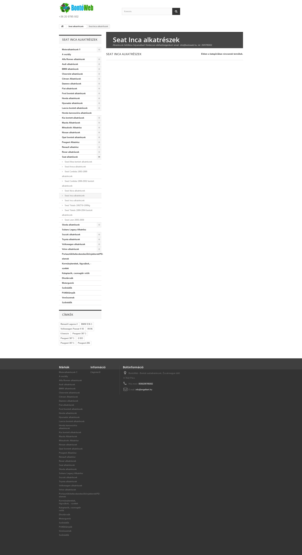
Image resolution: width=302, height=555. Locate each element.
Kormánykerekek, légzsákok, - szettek (76, 266)
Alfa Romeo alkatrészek (73, 59)
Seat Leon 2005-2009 (74, 220)
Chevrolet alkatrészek (72, 74)
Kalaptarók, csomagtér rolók (75, 273)
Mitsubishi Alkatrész (72, 127)
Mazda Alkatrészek (71, 123)
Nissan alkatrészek (71, 132)
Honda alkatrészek (71, 98)
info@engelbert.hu (144, 389)
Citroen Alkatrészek (71, 79)
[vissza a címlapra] (62, 26)
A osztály (66, 54)
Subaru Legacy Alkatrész (74, 229)
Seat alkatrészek (70, 157)
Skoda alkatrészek (71, 225)
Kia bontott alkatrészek (73, 118)
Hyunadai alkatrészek (72, 103)
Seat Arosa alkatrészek (75, 166)
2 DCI (80, 338)
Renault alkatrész (70, 147)
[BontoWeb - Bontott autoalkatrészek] (88, 8)
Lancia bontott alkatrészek (74, 108)
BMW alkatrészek (70, 69)
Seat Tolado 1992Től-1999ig (77, 205)
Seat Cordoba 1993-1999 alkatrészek (74, 173)
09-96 (89, 329)
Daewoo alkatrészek (71, 84)
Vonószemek (68, 297)
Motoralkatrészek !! (71, 49)
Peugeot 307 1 (79, 333)
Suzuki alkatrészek (71, 234)
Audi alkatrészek (70, 64)
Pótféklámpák (68, 293)
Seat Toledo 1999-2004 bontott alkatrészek (77, 212)
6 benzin (65, 333)
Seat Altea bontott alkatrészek (78, 162)
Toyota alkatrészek (71, 239)
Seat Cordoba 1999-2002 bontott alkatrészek (78, 183)
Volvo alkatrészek (70, 249)
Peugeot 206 (84, 343)
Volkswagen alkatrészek (73, 244)
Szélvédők (67, 288)
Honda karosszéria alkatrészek (77, 113)
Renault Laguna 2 (69, 324)
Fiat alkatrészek (69, 88)
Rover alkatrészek (70, 152)
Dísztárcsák (67, 278)
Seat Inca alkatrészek (74, 195)
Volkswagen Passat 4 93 (72, 329)
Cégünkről (95, 372)
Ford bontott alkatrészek (74, 93)
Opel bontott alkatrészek (74, 137)
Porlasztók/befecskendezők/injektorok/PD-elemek (81, 256)
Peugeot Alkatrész (71, 142)
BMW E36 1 (86, 324)
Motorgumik (68, 283)
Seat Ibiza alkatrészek (74, 191)
